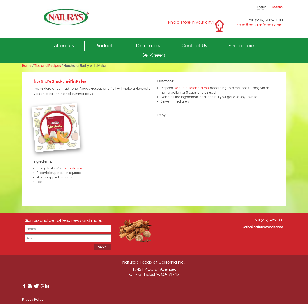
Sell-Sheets (154, 55)
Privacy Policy (33, 299)
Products (105, 45)
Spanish (278, 7)
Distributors (148, 45)
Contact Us (194, 45)
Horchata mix (72, 168)
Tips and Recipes (47, 66)
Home (26, 66)
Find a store (241, 45)
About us (64, 45)
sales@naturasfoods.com (260, 25)
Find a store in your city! (191, 22)
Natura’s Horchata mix (191, 88)
